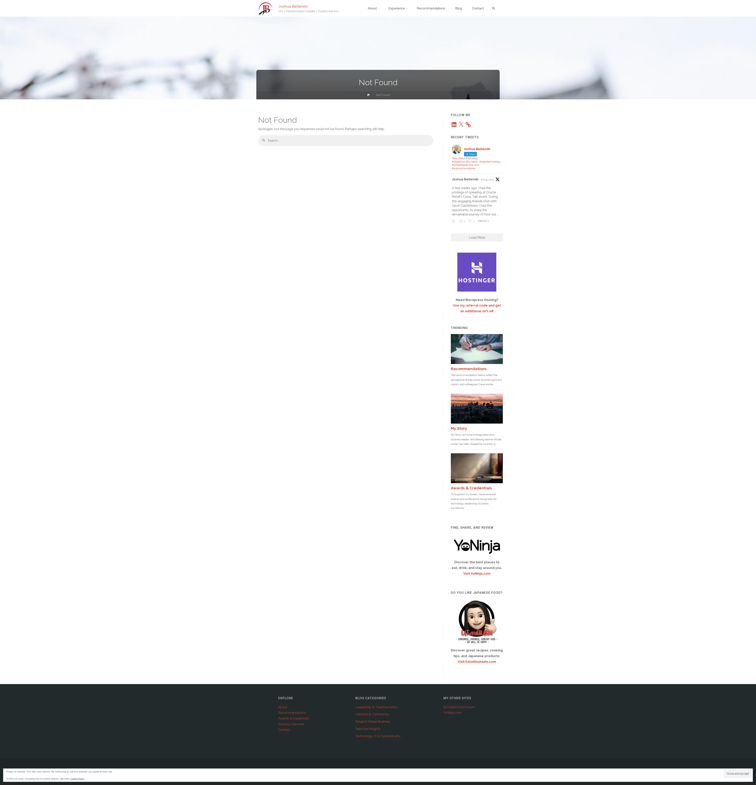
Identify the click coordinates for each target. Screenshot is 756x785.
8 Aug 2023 (487, 179)
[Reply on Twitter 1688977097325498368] (454, 221)
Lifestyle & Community (372, 714)
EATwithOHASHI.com (459, 707)
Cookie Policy (77, 778)
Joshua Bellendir (293, 6)
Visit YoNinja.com (477, 573)
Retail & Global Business (373, 721)
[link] (493, 8)
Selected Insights (367, 729)
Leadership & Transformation (376, 707)
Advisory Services (291, 724)
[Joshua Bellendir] (265, 8)
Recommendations (292, 713)
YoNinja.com (452, 713)
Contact (284, 730)
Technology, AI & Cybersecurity (378, 736)
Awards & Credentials (293, 718)
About (282, 707)
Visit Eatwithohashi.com (477, 662)
